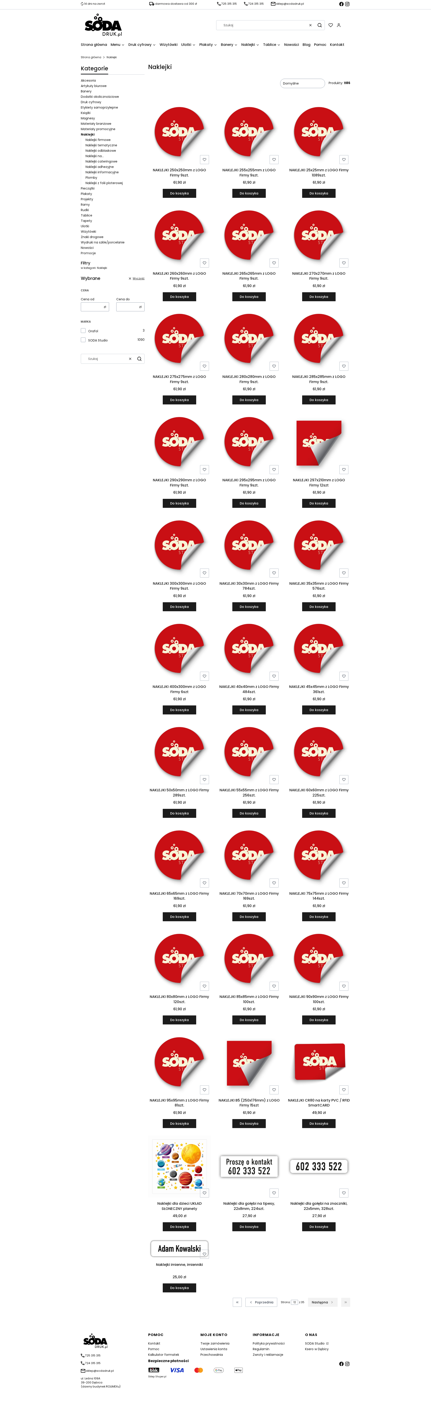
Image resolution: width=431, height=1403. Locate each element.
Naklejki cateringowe (101, 161)
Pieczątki (88, 188)
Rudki (85, 210)
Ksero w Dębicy (317, 1349)
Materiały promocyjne (98, 129)
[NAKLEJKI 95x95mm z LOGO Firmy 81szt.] (179, 1064)
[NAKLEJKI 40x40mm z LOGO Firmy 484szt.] (249, 650)
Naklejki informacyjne (102, 172)
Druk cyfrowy (91, 102)
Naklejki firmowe (98, 140)
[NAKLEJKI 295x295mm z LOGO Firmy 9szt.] (249, 444)
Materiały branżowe (96, 123)
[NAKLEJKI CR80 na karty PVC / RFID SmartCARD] (319, 1064)
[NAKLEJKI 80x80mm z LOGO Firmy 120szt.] (179, 960)
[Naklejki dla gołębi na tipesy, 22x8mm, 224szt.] (249, 1167)
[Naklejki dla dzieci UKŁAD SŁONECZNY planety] (179, 1167)
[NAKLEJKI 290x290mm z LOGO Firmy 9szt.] (179, 444)
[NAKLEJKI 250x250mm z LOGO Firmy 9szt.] (179, 134)
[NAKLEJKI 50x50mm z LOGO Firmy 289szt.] (179, 754)
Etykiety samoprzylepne (99, 107)
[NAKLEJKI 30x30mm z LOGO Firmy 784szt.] (249, 547)
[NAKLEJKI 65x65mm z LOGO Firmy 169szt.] (179, 857)
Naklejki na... (95, 156)
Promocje (88, 253)
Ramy (85, 204)
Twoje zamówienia (214, 1343)
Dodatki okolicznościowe (100, 96)
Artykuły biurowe (94, 86)
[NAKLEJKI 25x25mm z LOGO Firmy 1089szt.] (319, 134)
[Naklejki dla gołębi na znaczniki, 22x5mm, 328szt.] (319, 1167)
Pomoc (153, 1349)
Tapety (86, 221)
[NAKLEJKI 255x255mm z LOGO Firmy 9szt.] (249, 134)
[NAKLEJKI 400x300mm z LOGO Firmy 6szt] (179, 650)
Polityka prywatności (269, 1343)
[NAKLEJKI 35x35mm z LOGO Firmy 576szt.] (319, 547)
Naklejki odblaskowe (101, 150)
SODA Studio (98, 340)
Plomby (91, 177)
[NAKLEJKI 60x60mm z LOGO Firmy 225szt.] (319, 754)
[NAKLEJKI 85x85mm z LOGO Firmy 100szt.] (249, 960)
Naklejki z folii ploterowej (104, 183)
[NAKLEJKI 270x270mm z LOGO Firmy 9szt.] (319, 237)
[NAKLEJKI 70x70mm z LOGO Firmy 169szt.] (249, 857)
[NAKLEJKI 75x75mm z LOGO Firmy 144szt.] (319, 857)
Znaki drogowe (92, 237)
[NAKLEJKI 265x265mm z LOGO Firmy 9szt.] (249, 237)
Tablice (86, 215)
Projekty (87, 199)
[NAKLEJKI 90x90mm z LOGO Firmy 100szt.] (319, 960)
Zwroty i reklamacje (268, 1354)
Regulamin (261, 1349)
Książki (85, 113)
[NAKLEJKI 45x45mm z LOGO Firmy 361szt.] (319, 650)
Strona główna (91, 57)
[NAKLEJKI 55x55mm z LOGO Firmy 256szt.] (249, 754)
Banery (86, 91)
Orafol (93, 331)
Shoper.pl (160, 1376)
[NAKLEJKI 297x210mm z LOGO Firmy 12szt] (319, 444)
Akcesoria (88, 80)
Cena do (123, 299)
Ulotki (85, 226)
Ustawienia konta (213, 1349)
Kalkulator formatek (163, 1354)
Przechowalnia (211, 1354)
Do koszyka (179, 193)
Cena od (87, 299)
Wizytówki (88, 231)
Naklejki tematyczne (101, 145)
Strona (285, 1302)
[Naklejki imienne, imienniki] (179, 1249)
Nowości (87, 247)
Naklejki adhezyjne (100, 167)
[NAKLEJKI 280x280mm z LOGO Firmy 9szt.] (249, 340)
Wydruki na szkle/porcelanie (103, 242)
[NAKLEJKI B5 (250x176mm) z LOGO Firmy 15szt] (249, 1064)
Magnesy (88, 118)
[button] (320, 25)
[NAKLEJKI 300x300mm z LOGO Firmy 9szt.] (179, 547)
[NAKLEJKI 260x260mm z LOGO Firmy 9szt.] (179, 237)
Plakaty (86, 194)
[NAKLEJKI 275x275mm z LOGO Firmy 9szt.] (179, 340)
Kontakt (154, 1343)
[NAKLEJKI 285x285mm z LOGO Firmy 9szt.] (319, 340)
